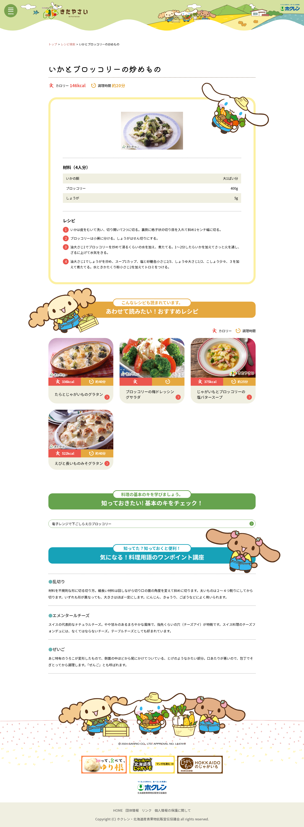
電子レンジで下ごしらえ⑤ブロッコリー (81, 523)
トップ (52, 44)
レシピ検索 (68, 44)
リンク (147, 810)
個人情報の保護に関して (172, 810)
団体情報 (132, 810)
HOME (118, 810)
